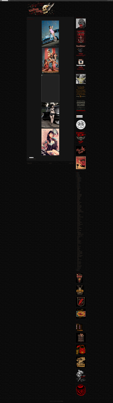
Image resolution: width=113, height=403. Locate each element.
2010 (77, 269)
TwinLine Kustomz (79, 222)
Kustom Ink (31, 158)
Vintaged (78, 204)
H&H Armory (78, 225)
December (78, 177)
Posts (77, 115)
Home (50, 163)
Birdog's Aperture (79, 256)
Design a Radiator (79, 195)
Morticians (78, 254)
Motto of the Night (79, 206)
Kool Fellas (78, 250)
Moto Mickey (78, 198)
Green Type (78, 199)
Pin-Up (35, 158)
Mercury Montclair (79, 228)
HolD (78, 260)
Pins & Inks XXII (79, 207)
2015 (77, 172)
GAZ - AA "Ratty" (79, 230)
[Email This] (29, 157)
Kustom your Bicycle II (80, 255)
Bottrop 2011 (78, 248)
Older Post (71, 163)
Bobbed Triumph (79, 202)
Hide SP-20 (78, 227)
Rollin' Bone (78, 208)
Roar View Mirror (79, 205)
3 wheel (78, 247)
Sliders (78, 200)
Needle (78, 258)
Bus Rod (78, 201)
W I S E (78, 226)
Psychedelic (78, 223)
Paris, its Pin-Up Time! (80, 224)
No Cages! (78, 203)
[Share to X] (31, 157)
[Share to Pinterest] (33, 157)
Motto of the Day (79, 196)
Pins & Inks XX (79, 246)
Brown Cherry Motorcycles (79, 232)
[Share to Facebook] (32, 157)
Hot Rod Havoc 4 (79, 259)
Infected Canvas (79, 209)
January (78, 268)
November (78, 178)
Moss (78, 257)
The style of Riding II (79, 253)
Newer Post (29, 163)
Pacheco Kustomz (79, 210)
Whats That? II (79, 261)
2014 (77, 173)
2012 (77, 175)
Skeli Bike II (78, 197)
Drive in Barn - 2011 (79, 251)
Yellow (78, 229)
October (78, 179)
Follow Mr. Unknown (79, 252)
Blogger (62, 401)
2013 (77, 174)
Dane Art (78, 231)
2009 (77, 270)
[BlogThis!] (30, 157)
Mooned (78, 249)
